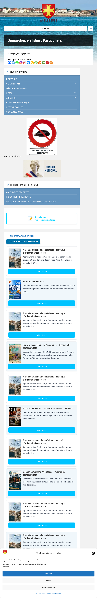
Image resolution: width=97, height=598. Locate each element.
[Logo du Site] (48, 21)
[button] (93, 553)
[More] (51, 62)
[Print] (39, 62)
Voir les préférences (48, 587)
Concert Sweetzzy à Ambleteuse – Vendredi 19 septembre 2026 (44, 473)
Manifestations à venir (22, 235)
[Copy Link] (32, 62)
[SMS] (36, 62)
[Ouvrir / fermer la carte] (90, 28)
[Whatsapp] (17, 62)
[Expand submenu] (75, 84)
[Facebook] (9, 62)
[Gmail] (24, 62)
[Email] (43, 62)
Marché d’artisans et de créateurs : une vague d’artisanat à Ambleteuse (44, 251)
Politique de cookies (40, 593)
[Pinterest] (47, 62)
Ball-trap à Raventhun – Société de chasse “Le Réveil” (48, 408)
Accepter (48, 573)
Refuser (48, 580)
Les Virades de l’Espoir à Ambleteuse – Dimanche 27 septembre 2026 (46, 346)
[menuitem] (41, 79)
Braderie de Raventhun (33, 281)
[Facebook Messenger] (28, 62)
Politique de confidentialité (54, 593)
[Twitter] (13, 62)
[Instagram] (20, 62)
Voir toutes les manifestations (23, 241)
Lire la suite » (42, 271)
